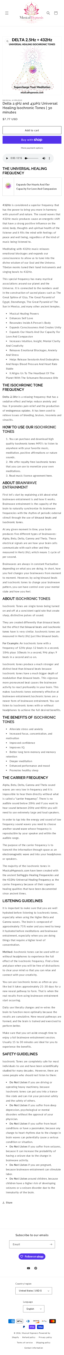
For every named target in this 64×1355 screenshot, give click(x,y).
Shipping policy (43, 1342)
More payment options (32, 148)
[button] (7, 13)
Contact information (33, 1348)
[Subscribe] (51, 1244)
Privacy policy (45, 1337)
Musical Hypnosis (30, 1333)
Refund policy (28, 1337)
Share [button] (9, 1202)
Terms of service (25, 1342)
